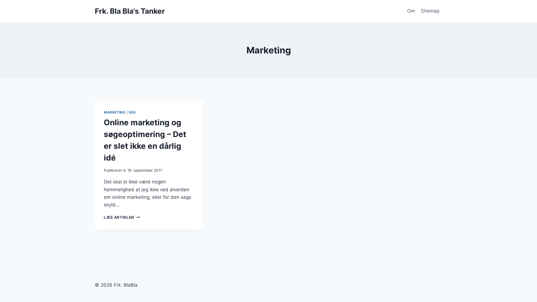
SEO (132, 112)
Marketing (114, 112)
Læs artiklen (122, 217)
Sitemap (430, 11)
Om (411, 11)
